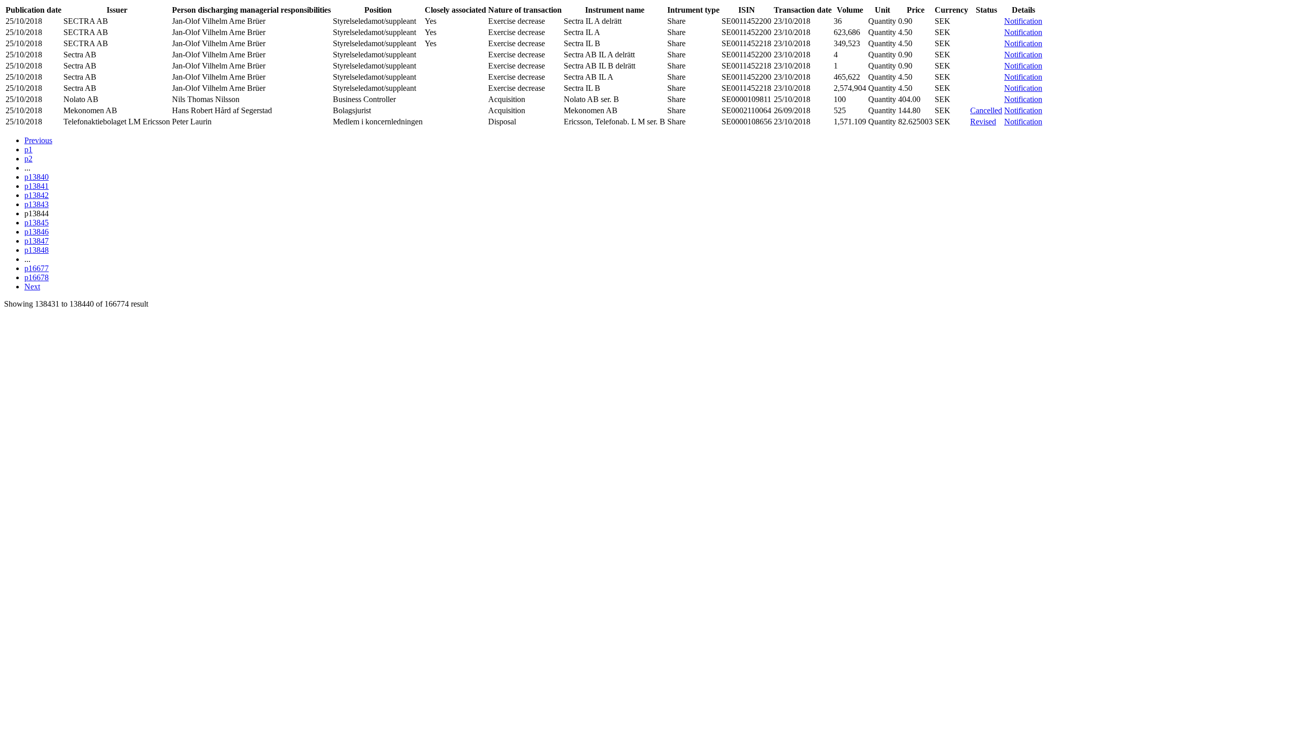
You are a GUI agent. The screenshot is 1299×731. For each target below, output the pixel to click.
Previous (38, 140)
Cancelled (986, 110)
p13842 (36, 195)
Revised (983, 121)
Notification (1023, 21)
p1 (28, 149)
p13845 (36, 222)
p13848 (36, 250)
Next (32, 286)
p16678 (36, 277)
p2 (28, 158)
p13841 (36, 186)
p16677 (36, 268)
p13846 (36, 231)
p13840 (36, 177)
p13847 (36, 241)
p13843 (36, 204)
